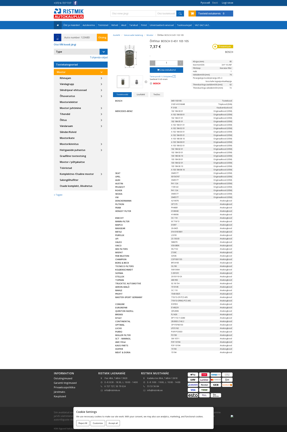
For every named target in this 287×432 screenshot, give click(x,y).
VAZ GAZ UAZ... (202, 25)
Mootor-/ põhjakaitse (72, 162)
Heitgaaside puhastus (72, 150)
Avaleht (116, 35)
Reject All (82, 423)
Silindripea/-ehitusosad (73, 90)
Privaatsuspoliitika (64, 387)
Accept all (113, 423)
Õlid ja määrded (71, 25)
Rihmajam (65, 78)
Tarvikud (133, 25)
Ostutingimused (63, 378)
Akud (123, 25)
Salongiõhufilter (69, 180)
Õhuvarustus (67, 96)
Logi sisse (227, 2)
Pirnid (144, 25)
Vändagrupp (67, 84)
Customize (98, 423)
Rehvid (114, 25)
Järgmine (145, 81)
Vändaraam (66, 126)
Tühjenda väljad (99, 57)
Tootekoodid (122, 94)
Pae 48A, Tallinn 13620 (116, 378)
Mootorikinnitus (69, 144)
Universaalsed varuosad (162, 25)
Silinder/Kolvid (68, 132)
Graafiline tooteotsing (73, 156)
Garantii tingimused (65, 382)
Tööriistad (103, 25)
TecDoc (157, 94)
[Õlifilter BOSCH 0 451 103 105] (123, 82)
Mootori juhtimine (70, 108)
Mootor (61, 72)
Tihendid (65, 114)
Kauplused (60, 396)
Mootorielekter (69, 102)
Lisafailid (141, 94)
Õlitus (63, 120)
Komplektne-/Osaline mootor (77, 174)
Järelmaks (59, 391)
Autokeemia (89, 25)
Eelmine (114, 81)
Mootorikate (67, 138)
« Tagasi (58, 194)
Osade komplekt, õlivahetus (76, 186)
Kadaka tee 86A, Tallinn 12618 (162, 378)
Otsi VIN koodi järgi (65, 44)
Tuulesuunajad (184, 25)
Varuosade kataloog (133, 35)
